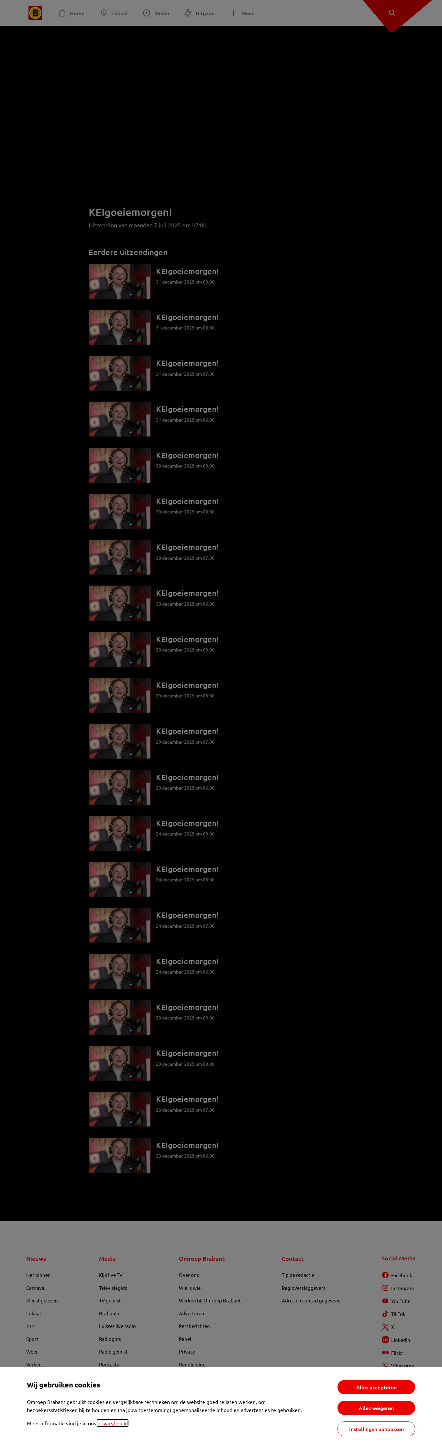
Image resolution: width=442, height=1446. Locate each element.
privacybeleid (112, 1423)
